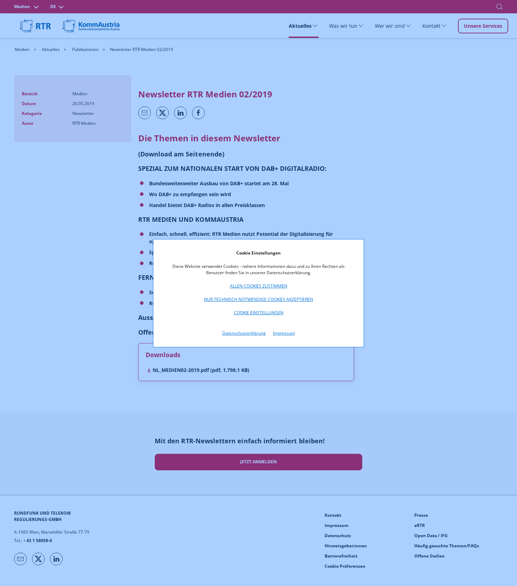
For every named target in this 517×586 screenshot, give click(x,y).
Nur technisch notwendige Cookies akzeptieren (258, 299)
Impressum (284, 333)
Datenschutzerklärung (244, 333)
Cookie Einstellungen (258, 313)
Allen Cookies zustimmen (258, 286)
